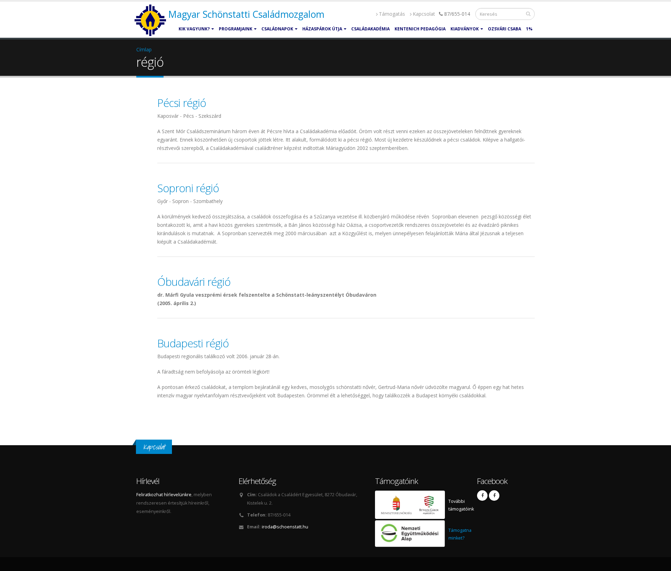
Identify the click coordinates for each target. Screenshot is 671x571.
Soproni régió (188, 188)
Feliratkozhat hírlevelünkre (164, 495)
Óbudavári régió (193, 281)
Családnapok (277, 29)
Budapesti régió (193, 343)
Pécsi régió (181, 102)
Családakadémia (370, 29)
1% (529, 29)
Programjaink (235, 29)
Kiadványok (464, 29)
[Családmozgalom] (482, 495)
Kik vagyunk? (194, 29)
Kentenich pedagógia (420, 29)
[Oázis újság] (494, 495)
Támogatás (392, 13)
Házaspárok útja (322, 29)
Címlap (144, 49)
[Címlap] (151, 20)
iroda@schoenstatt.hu (285, 527)
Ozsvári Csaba (504, 29)
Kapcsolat (424, 13)
